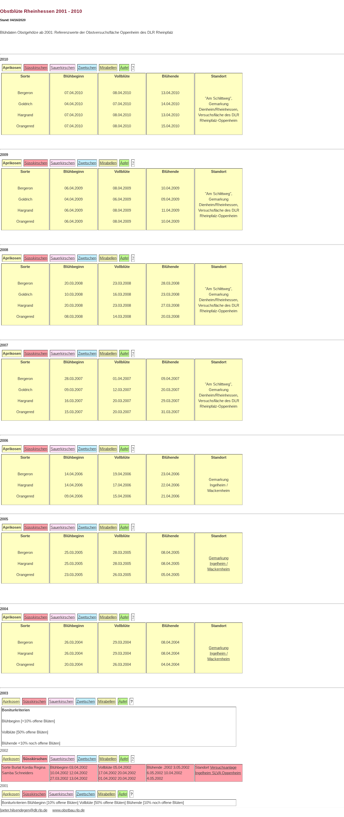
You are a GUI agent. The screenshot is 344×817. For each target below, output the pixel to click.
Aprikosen (11, 701)
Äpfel (124, 68)
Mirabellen (108, 68)
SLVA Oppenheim (226, 773)
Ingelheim (203, 773)
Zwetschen (87, 68)
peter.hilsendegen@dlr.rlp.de (24, 810)
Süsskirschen (35, 68)
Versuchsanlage (223, 767)
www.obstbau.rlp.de (68, 810)
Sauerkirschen (63, 68)
